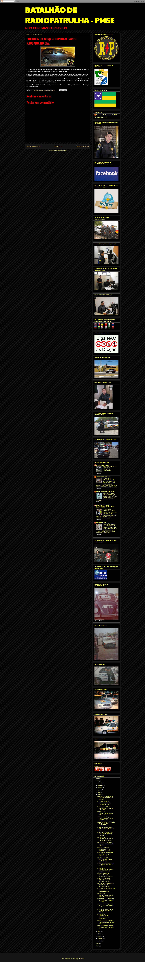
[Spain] (106, 325)
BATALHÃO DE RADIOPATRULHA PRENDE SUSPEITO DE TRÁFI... (105, 813)
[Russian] (96, 328)
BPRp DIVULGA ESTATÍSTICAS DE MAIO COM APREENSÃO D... (105, 927)
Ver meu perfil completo (100, 117)
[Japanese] (102, 328)
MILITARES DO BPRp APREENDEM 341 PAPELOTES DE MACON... (105, 875)
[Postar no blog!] (61, 90)
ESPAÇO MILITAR (101, 522)
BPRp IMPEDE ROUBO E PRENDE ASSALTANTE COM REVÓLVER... (105, 808)
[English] (96, 325)
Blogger (82, 958)
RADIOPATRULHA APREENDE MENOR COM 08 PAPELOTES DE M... (105, 885)
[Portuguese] (99, 328)
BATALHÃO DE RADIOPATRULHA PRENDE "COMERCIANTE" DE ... (105, 870)
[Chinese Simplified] (113, 328)
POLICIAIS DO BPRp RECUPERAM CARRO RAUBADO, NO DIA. (104, 803)
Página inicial (58, 146)
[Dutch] (113, 325)
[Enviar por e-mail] (59, 90)
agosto (100, 790)
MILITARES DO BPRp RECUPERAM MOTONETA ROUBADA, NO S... (105, 818)
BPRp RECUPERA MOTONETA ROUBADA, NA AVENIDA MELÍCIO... (105, 910)
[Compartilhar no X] (62, 90)
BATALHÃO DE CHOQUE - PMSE (105, 491)
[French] (99, 325)
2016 (97, 778)
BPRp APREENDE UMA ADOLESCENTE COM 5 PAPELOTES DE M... (104, 880)
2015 (97, 781)
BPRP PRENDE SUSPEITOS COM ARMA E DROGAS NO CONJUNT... (105, 798)
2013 (97, 946)
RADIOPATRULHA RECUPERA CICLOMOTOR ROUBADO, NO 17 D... (105, 864)
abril (99, 934)
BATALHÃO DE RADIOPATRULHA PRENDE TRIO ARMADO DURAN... (105, 895)
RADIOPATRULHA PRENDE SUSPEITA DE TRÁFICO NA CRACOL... (105, 844)
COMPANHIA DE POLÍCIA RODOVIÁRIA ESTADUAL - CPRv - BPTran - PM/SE (105, 507)
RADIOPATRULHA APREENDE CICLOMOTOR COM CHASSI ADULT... (105, 922)
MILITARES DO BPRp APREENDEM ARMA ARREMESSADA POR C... (104, 849)
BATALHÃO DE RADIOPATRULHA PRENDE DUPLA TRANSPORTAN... (105, 839)
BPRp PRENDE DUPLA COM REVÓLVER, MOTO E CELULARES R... (105, 854)
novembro (100, 785)
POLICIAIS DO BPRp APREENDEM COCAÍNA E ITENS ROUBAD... (105, 859)
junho (99, 794)
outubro (100, 787)
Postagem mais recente (34, 146)
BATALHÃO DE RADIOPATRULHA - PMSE (70, 14)
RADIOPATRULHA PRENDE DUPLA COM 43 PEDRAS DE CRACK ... (105, 828)
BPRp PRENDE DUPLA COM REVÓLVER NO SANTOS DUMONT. (105, 834)
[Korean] (106, 328)
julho (99, 792)
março (99, 936)
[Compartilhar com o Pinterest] (66, 90)
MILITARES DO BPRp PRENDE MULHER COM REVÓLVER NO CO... (105, 905)
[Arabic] (109, 328)
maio (99, 931)
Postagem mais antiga (82, 146)
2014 (97, 943)
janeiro (100, 940)
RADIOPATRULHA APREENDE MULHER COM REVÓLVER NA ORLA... (105, 900)
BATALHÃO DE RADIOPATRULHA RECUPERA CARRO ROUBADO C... (103, 916)
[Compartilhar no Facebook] (64, 90)
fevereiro (100, 938)
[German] (102, 325)
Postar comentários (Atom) (60, 150)
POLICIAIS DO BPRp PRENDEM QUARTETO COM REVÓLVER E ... (106, 823)
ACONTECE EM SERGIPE (103, 477)
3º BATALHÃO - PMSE (102, 465)
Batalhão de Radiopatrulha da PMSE (106, 115)
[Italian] (109, 325)
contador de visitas (99, 766)
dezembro (100, 783)
